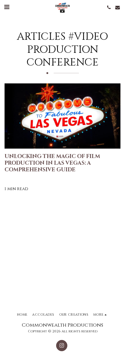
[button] (7, 7)
